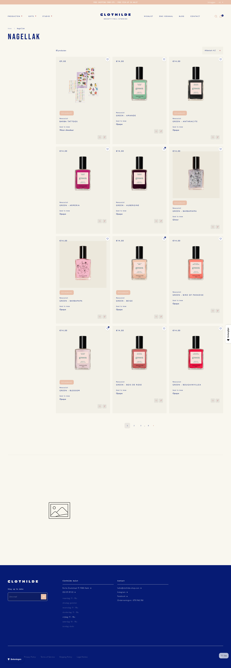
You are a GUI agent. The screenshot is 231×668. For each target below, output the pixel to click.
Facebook (121, 596)
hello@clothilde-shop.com (128, 588)
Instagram (121, 592)
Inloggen (211, 2)
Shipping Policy (65, 657)
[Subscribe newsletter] (43, 596)
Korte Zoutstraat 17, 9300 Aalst (76, 588)
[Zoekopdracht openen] (216, 16)
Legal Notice (82, 657)
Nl (209, 16)
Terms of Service (48, 657)
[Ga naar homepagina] (115, 16)
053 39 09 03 (68, 592)
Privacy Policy (30, 657)
